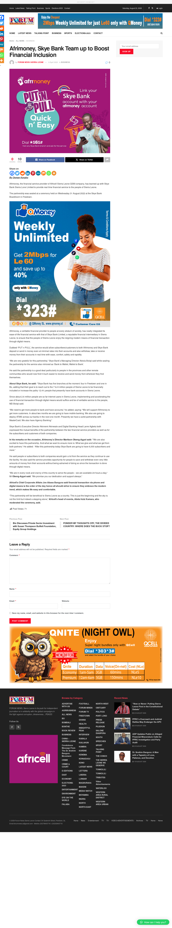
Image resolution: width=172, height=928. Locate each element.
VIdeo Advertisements (103, 782)
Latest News (19, 8)
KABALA (83, 738)
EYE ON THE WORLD (67, 799)
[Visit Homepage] (21, 21)
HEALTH (82, 723)
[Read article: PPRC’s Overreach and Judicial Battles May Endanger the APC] (122, 723)
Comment (14, 555)
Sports (47, 8)
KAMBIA (82, 746)
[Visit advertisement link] (100, 21)
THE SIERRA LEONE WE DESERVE (101, 763)
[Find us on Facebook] (149, 8)
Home (11, 8)
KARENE (83, 750)
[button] (153, 922)
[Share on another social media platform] (107, 159)
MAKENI (82, 786)
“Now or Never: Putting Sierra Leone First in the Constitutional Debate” (147, 706)
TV (102, 820)
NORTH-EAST (85, 807)
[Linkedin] (27, 173)
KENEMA (83, 754)
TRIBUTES (100, 777)
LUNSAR (83, 778)
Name (12, 589)
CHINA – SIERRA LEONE (69, 740)
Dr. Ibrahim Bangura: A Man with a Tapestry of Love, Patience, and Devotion (145, 755)
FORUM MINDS (85, 707)
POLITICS (100, 711)
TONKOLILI (101, 769)
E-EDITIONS (67, 770)
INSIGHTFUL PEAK (84, 729)
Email (12, 601)
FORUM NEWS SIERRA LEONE (31, 62)
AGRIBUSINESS (69, 710)
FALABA (65, 804)
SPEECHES (101, 741)
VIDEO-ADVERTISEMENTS (122, 820)
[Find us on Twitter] (152, 8)
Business (40, 8)
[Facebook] (12, 173)
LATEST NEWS (85, 766)
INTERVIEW (84, 734)
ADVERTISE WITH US (67, 705)
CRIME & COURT (66, 765)
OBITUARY (101, 707)
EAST (64, 774)
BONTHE (66, 726)
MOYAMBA (84, 794)
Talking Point (30, 8)
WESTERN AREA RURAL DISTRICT (102, 795)
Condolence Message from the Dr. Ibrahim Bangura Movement (69, 750)
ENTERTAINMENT (70, 789)
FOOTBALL (84, 703)
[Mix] (43, 173)
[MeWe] (38, 173)
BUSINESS (30, 41)
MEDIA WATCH (85, 790)
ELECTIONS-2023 (67, 784)
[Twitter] (17, 173)
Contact (67, 8)
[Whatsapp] (48, 173)
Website (65, 601)
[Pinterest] (33, 173)
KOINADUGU (84, 758)
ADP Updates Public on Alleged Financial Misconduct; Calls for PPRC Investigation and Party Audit (147, 738)
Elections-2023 (57, 8)
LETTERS (83, 770)
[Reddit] (22, 173)
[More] (54, 173)
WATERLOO (101, 788)
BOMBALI (66, 722)
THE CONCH (101, 756)
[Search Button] (162, 33)
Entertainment (93, 820)
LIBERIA (82, 774)
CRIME (65, 760)
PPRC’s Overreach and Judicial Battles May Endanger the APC (147, 720)
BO (63, 718)
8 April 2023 (53, 62)
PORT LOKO (101, 715)
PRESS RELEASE (100, 721)
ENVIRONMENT (69, 793)
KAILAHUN (84, 742)
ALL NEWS (20, 41)
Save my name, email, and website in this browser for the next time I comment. (48, 613)
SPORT (99, 745)
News (83, 820)
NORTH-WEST (102, 703)
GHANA (82, 719)
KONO (81, 762)
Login (160, 8)
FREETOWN (84, 715)
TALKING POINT (100, 750)
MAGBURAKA (85, 782)
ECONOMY (66, 778)
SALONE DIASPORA (101, 731)
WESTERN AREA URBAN (102, 803)
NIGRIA (82, 799)
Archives (139, 820)
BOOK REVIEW (68, 730)
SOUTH (99, 737)
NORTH (82, 803)
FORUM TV (84, 711)
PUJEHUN (100, 726)
